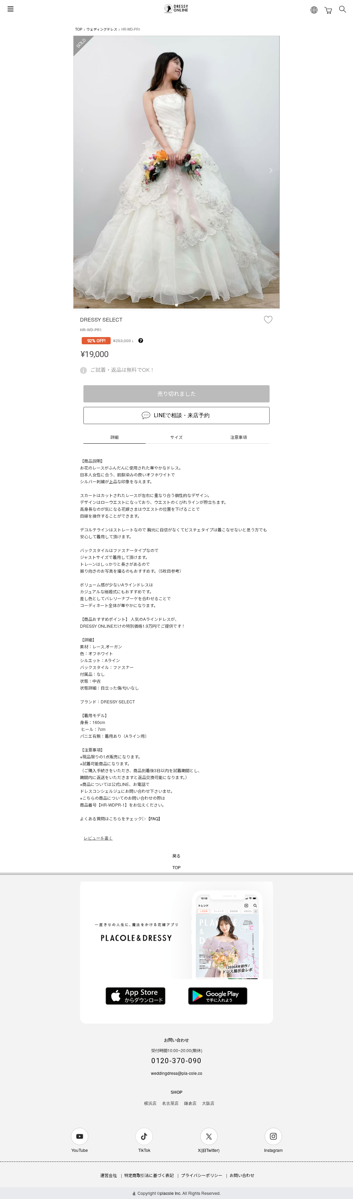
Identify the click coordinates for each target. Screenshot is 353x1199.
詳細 (114, 437)
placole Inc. (170, 1193)
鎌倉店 (190, 1103)
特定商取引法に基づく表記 (149, 1175)
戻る (176, 855)
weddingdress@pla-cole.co (176, 1073)
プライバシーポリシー (201, 1175)
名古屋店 (170, 1103)
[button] (176, 305)
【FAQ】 (154, 818)
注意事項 (238, 437)
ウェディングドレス (102, 29)
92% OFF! (96, 340)
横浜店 (150, 1103)
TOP (78, 29)
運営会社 (108, 1175)
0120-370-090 (176, 1061)
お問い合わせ (242, 1175)
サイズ (176, 437)
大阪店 (208, 1103)
